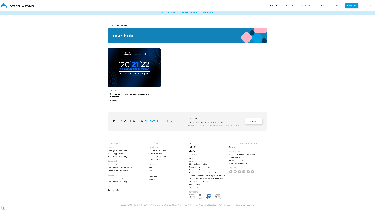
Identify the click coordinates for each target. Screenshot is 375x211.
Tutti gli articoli (119, 25)
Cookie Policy (194, 187)
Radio (150, 174)
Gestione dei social (155, 154)
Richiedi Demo (351, 5)
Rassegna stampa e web (117, 151)
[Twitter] (240, 171)
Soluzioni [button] (274, 6)
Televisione (152, 176)
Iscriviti (253, 121)
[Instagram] (248, 171)
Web (150, 171)
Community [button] (305, 6)
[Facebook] (231, 171)
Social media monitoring (117, 157)
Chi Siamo (192, 158)
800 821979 (235, 157)
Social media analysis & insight (120, 168)
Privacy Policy (220, 122)
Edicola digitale (114, 190)
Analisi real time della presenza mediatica (124, 165)
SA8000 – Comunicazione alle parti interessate (207, 176)
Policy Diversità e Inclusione (199, 170)
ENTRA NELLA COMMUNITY (203, 13)
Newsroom (193, 161)
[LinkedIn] (244, 171)
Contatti (335, 5)
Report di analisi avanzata (118, 171)
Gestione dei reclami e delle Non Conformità (206, 179)
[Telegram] (253, 171)
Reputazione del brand (157, 151)
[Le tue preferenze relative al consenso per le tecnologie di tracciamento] (3, 207)
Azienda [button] (321, 6)
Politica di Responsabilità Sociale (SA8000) (205, 173)
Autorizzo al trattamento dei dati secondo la (207, 122)
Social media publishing (117, 182)
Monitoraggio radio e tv (117, 154)
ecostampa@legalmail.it (238, 163)
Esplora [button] (289, 6)
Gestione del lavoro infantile (199, 182)
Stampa (151, 168)
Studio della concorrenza (158, 157)
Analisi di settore (155, 159)
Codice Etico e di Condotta (199, 167)
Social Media (153, 179)
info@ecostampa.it (236, 160)
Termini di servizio (230, 125)
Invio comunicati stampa (117, 179)
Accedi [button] (366, 6)
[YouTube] (235, 171)
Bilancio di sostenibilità (198, 164)
